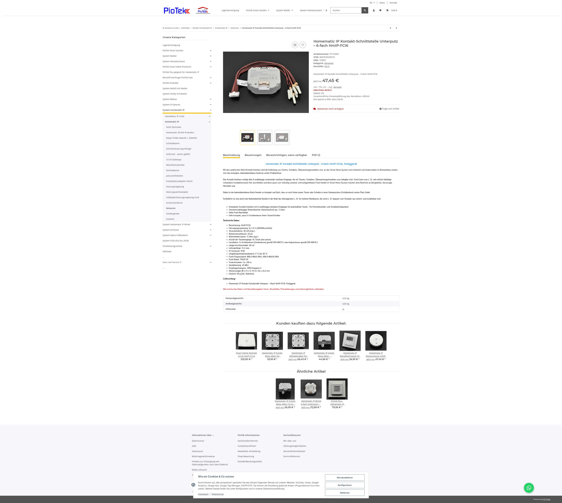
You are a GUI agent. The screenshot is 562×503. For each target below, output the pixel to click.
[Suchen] (364, 10)
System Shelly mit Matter (175, 93)
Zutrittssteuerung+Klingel (178, 148)
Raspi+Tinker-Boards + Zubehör (181, 137)
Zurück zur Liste (171, 28)
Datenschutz (218, 494)
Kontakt (393, 2)
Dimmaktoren (172, 170)
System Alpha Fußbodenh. (175, 235)
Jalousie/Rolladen (174, 175)
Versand (337, 87)
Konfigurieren (345, 485)
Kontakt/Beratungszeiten (250, 461)
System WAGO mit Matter (175, 88)
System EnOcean (171, 229)
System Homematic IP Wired (176, 224)
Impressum (203, 494)
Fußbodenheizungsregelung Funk (182, 197)
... (163, 256)
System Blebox (170, 99)
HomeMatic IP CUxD (174, 116)
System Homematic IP (174, 110)
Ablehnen (345, 492)
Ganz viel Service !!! (172, 262)
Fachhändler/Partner (248, 440)
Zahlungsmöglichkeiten (294, 446)
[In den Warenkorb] (225, 37)
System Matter (170, 56)
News (382, 2)
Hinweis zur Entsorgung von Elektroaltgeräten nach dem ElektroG (210, 463)
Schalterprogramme (172, 246)
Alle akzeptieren (345, 477)
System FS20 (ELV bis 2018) (176, 240)
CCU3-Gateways (173, 159)
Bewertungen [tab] (253, 155)
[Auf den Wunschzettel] (302, 45)
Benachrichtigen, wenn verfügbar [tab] (286, 155)
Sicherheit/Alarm (174, 202)
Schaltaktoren (173, 143)
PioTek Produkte (170, 83)
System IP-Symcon (171, 104)
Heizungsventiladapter (177, 192)
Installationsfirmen (247, 446)
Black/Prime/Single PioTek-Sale (178, 77)
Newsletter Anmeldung (249, 451)
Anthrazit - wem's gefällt (178, 154)
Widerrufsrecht (199, 469)
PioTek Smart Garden (173, 50)
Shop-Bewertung (246, 456)
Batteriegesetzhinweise (203, 456)
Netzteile (167, 251)
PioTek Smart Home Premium (177, 66)
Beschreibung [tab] (231, 155)
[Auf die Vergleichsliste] (295, 45)
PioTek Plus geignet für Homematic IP (181, 72)
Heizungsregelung (175, 186)
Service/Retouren (291, 456)
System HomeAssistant (174, 61)
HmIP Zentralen (173, 127)
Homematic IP (172, 121)
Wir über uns (289, 440)
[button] (374, 10)
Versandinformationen (294, 451)
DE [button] (371, 2)
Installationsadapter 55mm (179, 181)
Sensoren (329, 63)
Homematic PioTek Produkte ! (180, 132)
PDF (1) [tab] (316, 155)
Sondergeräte (172, 213)
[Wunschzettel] (380, 10)
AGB (194, 446)
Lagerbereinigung (171, 45)
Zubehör (170, 219)
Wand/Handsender (175, 165)
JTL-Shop (546, 499)
